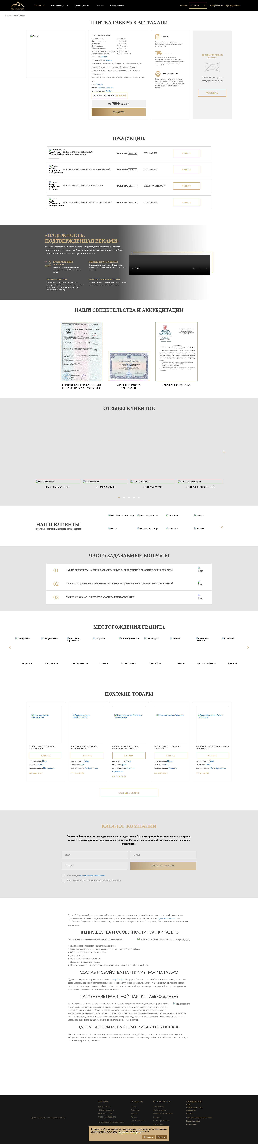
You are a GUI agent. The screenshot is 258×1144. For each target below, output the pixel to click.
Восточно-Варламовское (163, 1113)
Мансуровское (49, 768)
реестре (105, 1122)
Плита (15, 15)
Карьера (190, 1113)
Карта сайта (191, 1124)
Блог (188, 1105)
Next (223, 452)
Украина (102, 88)
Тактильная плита (138, 1120)
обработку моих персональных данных (92, 876)
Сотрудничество (117, 6)
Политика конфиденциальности (199, 1118)
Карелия (110, 88)
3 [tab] (129, 497)
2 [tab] (124, 497)
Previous (34, 452)
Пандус (134, 1117)
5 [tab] (139, 497)
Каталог (38, 6)
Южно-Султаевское (218, 768)
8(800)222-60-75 (216, 6)
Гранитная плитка (166, 918)
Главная (8, 15)
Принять (161, 1137)
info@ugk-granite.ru (232, 6)
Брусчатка (135, 1110)
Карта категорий (193, 1121)
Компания (103, 1102)
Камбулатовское (91, 768)
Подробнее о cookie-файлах (129, 1133)
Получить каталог (163, 866)
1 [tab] (119, 497)
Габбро (22, 15)
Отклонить (148, 1137)
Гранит (104, 56)
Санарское (172, 768)
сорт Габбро (118, 979)
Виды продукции (57, 6)
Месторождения (161, 1102)
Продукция (137, 1102)
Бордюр (134, 1113)
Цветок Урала (158, 1124)
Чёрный (99, 84)
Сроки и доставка (82, 6)
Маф (133, 1124)
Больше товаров (129, 793)
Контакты (100, 6)
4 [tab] (134, 497)
